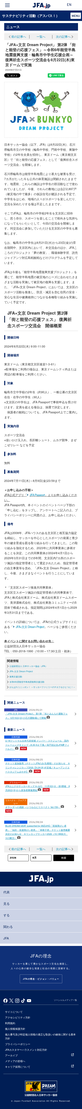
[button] (75, 16)
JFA (6, 938)
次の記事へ (63, 36)
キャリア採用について (17, 1066)
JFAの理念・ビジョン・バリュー (41, 978)
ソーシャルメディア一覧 (65, 1000)
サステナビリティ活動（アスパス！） (30, 15)
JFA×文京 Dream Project (30, 627)
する (6, 915)
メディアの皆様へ (15, 1061)
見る (6, 903)
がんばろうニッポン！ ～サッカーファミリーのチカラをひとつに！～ (42, 687)
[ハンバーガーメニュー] (7, 5)
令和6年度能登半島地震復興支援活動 (26, 681)
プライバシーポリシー (17, 1044)
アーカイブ (11, 1055)
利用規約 (10, 1023)
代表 (6, 892)
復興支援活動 (15, 676)
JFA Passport (37, 495)
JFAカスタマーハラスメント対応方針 (26, 1049)
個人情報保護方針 (15, 1028)
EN (69, 5)
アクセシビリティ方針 (17, 1017)
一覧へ (41, 36)
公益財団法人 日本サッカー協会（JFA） (28, 666)
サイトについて (14, 1011)
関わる (8, 926)
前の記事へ (18, 36)
